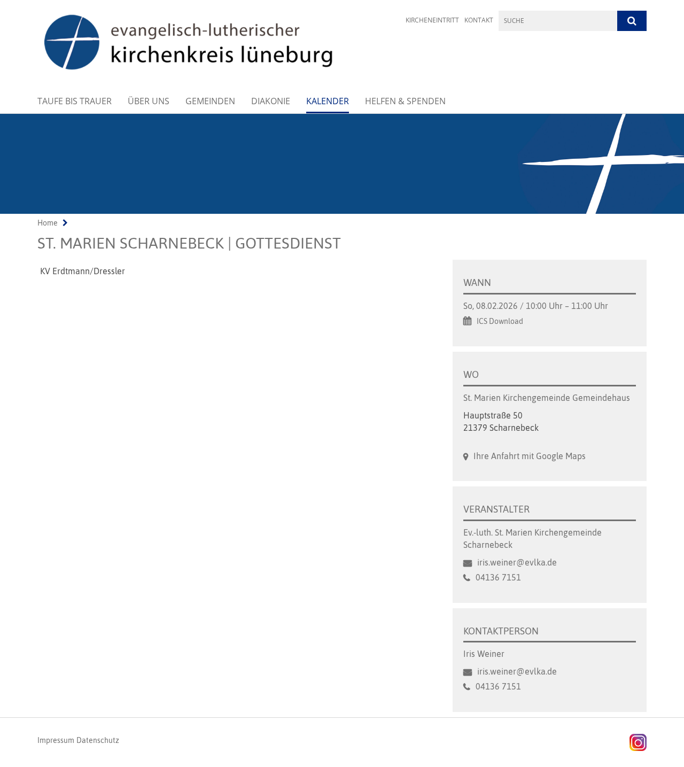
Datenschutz (97, 740)
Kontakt (478, 20)
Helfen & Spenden (405, 101)
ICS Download (500, 321)
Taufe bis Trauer (74, 101)
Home (47, 223)
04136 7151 (498, 577)
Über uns (148, 101)
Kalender (327, 101)
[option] (342, 164)
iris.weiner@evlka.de (517, 562)
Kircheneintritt (432, 20)
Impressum (55, 740)
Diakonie (270, 101)
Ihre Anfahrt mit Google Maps (529, 456)
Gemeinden (210, 101)
